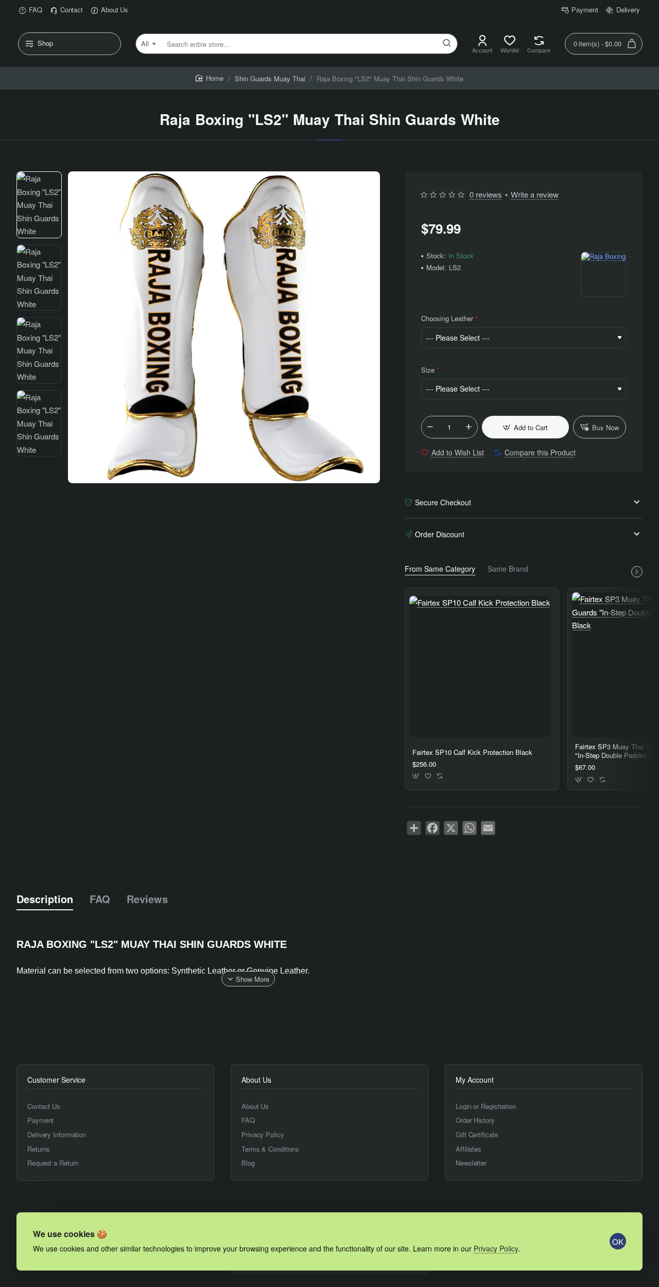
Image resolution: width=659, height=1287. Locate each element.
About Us (256, 1080)
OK (617, 1241)
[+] (468, 427)
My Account (475, 1080)
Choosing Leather (447, 318)
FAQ (100, 899)
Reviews (147, 899)
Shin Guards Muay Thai (270, 78)
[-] (430, 427)
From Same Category (440, 569)
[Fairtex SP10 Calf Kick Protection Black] (479, 666)
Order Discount (439, 534)
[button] (525, 427)
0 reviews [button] (486, 194)
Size (428, 370)
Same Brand (508, 569)
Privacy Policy (496, 1248)
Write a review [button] (535, 194)
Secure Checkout (443, 502)
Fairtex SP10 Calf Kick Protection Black (472, 752)
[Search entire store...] (447, 44)
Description (44, 899)
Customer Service (56, 1080)
